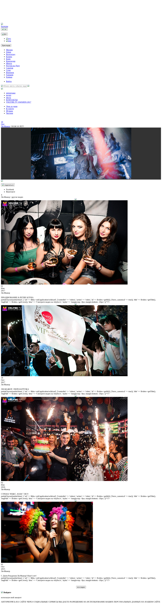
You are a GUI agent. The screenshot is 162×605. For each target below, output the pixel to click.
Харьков (9, 75)
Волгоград (10, 54)
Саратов (9, 68)
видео (8, 95)
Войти (9, 81)
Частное (9, 113)
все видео (81, 587)
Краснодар (6, 45)
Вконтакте (10, 192)
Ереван (9, 77)
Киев (8, 59)
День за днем (11, 106)
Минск (9, 63)
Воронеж (10, 72)
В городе (10, 109)
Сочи (8, 70)
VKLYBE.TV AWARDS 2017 (18, 102)
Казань (9, 57)
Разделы (4, 26)
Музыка (9, 111)
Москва (9, 50)
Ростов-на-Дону (13, 66)
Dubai (8, 52)
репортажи (10, 93)
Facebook (10, 189)
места (8, 97)
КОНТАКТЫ (12, 100)
